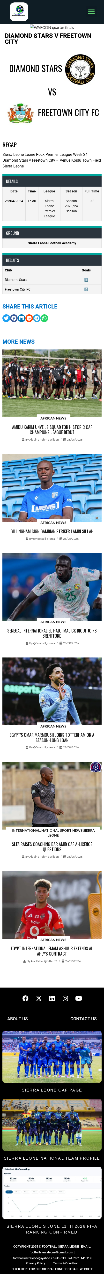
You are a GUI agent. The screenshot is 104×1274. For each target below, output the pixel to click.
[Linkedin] (52, 998)
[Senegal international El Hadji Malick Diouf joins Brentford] (52, 587)
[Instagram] (65, 998)
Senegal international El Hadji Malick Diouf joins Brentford (52, 633)
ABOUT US (17, 1018)
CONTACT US (83, 1018)
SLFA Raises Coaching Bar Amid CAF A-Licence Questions (52, 847)
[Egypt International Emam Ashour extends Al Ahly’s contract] (52, 905)
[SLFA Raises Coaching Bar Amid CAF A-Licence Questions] (52, 796)
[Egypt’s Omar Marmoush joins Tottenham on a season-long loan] (52, 691)
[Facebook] (25, 998)
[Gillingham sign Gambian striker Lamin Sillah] (52, 488)
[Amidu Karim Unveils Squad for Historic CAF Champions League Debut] (52, 383)
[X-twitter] (39, 998)
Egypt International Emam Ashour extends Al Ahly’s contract (52, 951)
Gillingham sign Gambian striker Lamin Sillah (52, 531)
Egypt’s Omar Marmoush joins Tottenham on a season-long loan (52, 737)
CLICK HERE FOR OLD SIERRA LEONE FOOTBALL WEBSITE (52, 1269)
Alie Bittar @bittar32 (44, 961)
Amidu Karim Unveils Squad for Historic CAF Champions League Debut (52, 429)
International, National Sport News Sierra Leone (53, 832)
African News (53, 418)
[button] (91, 11)
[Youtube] (79, 998)
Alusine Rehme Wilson (44, 439)
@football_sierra (44, 538)
